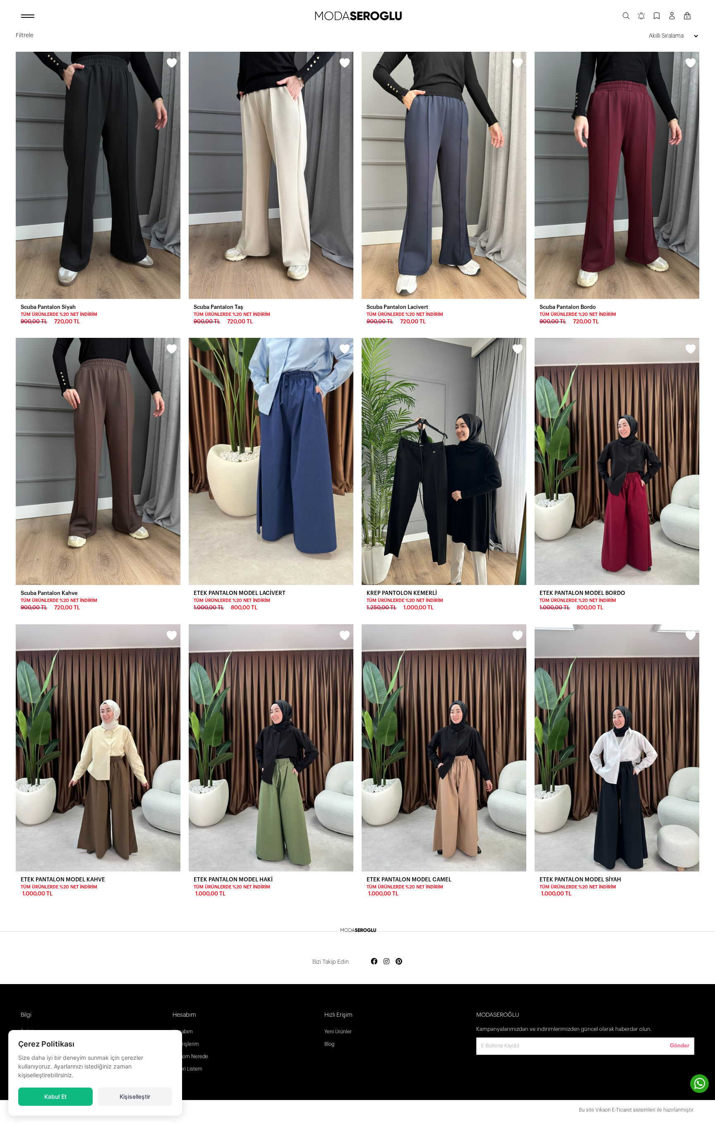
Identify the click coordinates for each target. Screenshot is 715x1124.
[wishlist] (171, 64)
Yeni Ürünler (338, 1031)
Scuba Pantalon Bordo (568, 307)
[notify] (641, 16)
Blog (329, 1044)
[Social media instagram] (386, 962)
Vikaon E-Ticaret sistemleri (625, 1109)
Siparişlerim (186, 1044)
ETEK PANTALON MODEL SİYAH (580, 879)
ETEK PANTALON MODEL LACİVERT (240, 593)
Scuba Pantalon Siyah (48, 307)
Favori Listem (187, 1068)
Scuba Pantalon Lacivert (397, 307)
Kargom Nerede (190, 1056)
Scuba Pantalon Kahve (49, 593)
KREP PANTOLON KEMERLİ (402, 593)
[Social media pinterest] (399, 962)
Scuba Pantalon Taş (218, 307)
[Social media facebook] (374, 962)
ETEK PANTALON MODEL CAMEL (409, 879)
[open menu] (29, 17)
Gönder (679, 1045)
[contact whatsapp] (699, 1083)
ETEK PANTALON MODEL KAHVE (63, 879)
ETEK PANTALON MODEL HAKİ (233, 879)
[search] (626, 16)
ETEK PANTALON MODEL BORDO (582, 593)
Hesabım (183, 1031)
